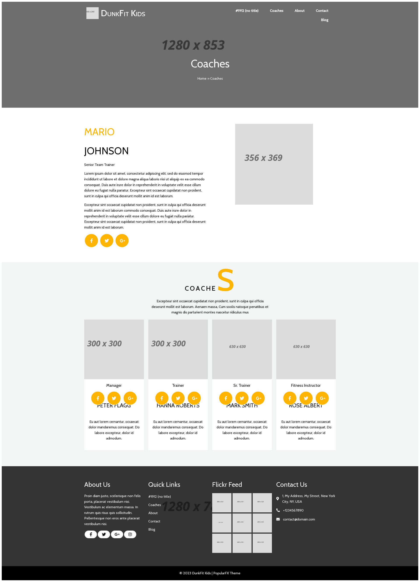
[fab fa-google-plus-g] (117, 534)
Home (201, 78)
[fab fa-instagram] (130, 534)
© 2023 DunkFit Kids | (196, 573)
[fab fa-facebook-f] (91, 534)
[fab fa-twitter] (104, 534)
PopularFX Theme (226, 573)
